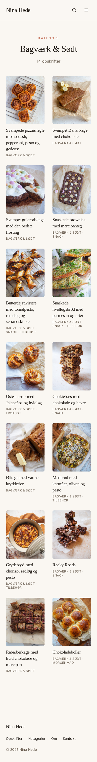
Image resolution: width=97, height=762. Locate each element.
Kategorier (36, 738)
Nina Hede (18, 10)
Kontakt (69, 738)
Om (54, 738)
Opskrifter (14, 738)
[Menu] (86, 10)
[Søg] (74, 9)
